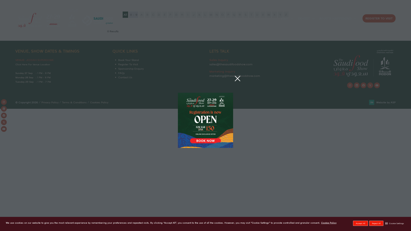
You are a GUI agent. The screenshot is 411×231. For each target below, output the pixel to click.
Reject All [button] (376, 223)
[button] (395, 223)
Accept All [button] (360, 223)
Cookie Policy (329, 222)
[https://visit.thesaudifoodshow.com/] (205, 147)
